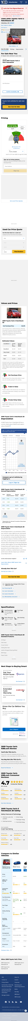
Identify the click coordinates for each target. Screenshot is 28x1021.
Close (19, 34)
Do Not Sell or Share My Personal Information (7, 985)
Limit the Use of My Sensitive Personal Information (6, 990)
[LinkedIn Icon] (16, 1002)
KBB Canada (17, 996)
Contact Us (4, 979)
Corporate (17, 982)
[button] (14, 676)
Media (16, 989)
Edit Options (4, 27)
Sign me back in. (17, 15)
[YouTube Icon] (20, 1002)
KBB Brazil (17, 994)
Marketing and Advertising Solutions (20, 985)
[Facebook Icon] (6, 1002)
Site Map (17, 991)
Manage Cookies (6, 995)
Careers (16, 979)
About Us (17, 977)
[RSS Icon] (12, 1002)
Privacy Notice (5, 982)
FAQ (3, 977)
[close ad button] (26, 1011)
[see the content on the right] (25, 49)
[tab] (5, 49)
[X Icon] (9, 1002)
